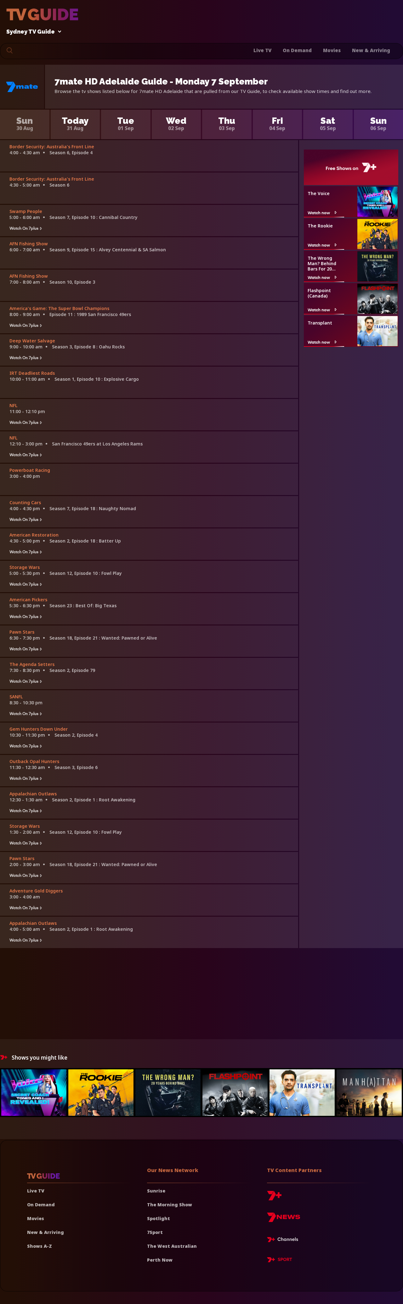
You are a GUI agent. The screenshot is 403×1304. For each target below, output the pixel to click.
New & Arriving (371, 50)
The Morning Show (169, 1205)
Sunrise (156, 1191)
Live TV (262, 50)
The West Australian (172, 1246)
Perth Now (160, 1260)
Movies (332, 50)
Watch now (319, 213)
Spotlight (158, 1218)
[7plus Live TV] (284, 1240)
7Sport (155, 1232)
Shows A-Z (39, 1246)
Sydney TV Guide (30, 32)
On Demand (297, 50)
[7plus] (274, 1198)
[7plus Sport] (279, 1260)
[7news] (283, 1220)
